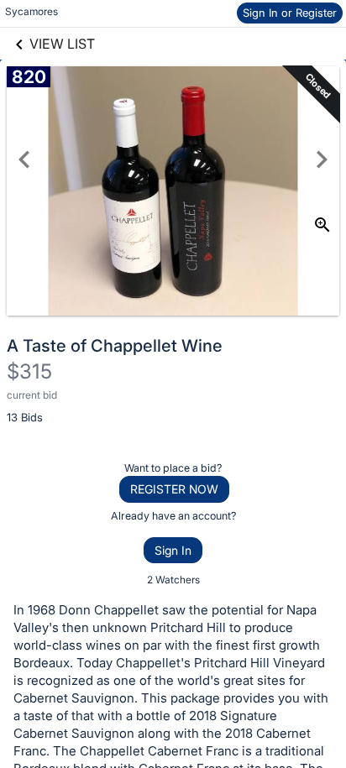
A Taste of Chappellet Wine (115, 346)
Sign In (173, 550)
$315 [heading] (29, 371)
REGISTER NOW (174, 489)
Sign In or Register (290, 12)
